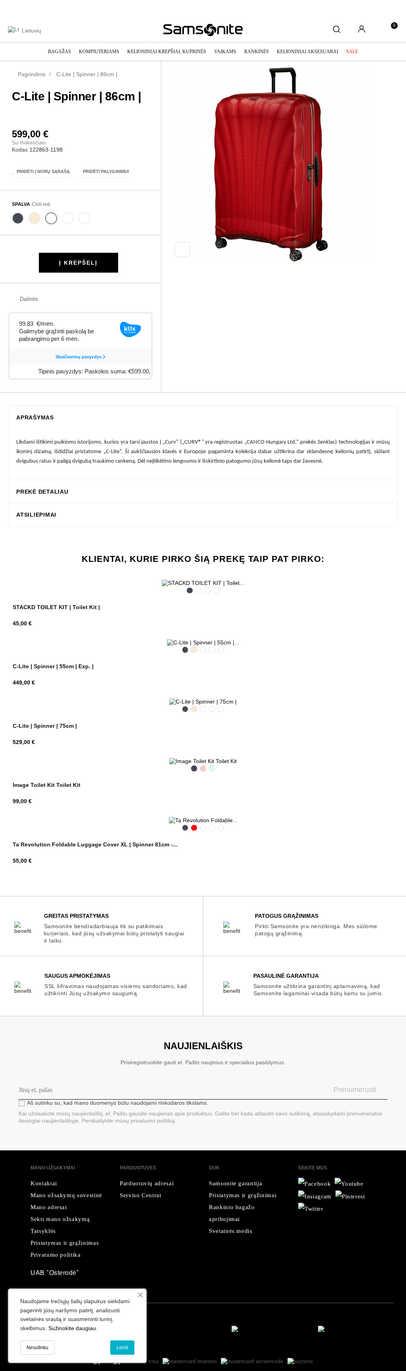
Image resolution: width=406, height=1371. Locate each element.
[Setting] (361, 30)
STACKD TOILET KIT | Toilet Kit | (56, 607)
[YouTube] (314, 1196)
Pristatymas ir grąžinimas (65, 1243)
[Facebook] (314, 1183)
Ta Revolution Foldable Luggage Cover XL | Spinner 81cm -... (95, 844)
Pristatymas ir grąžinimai (242, 1195)
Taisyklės (43, 1231)
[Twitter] (349, 1183)
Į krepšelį (78, 263)
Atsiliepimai (36, 515)
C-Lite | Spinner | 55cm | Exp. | (53, 666)
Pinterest (72, 299)
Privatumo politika (56, 1255)
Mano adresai (49, 1207)
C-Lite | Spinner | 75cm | (45, 726)
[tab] (203, 417)
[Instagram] (311, 1208)
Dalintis (48, 299)
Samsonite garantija (235, 1183)
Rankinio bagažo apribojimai (232, 1213)
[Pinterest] (350, 1196)
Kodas (20, 149)
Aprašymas (35, 418)
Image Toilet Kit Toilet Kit (46, 785)
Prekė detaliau (42, 492)
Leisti (122, 1347)
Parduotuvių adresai (147, 1183)
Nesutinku (37, 1347)
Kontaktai (44, 1183)
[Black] (18, 219)
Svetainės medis (231, 1231)
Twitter (60, 299)
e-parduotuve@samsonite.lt (103, 8)
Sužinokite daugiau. (73, 1328)
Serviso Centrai (140, 1195)
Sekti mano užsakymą (60, 1219)
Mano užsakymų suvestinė (66, 1195)
